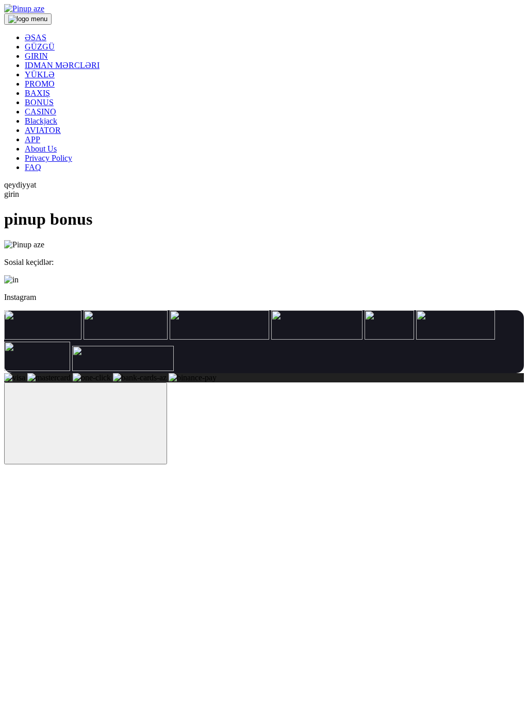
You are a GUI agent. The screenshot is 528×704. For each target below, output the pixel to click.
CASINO (40, 111)
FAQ (33, 167)
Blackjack (41, 120)
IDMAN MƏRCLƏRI (62, 65)
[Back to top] (85, 423)
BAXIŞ (37, 93)
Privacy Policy (48, 158)
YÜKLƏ (40, 74)
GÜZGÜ (40, 46)
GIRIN (36, 56)
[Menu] (28, 19)
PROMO (40, 83)
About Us (41, 148)
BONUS (39, 102)
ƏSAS (35, 37)
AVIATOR (43, 130)
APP (32, 139)
